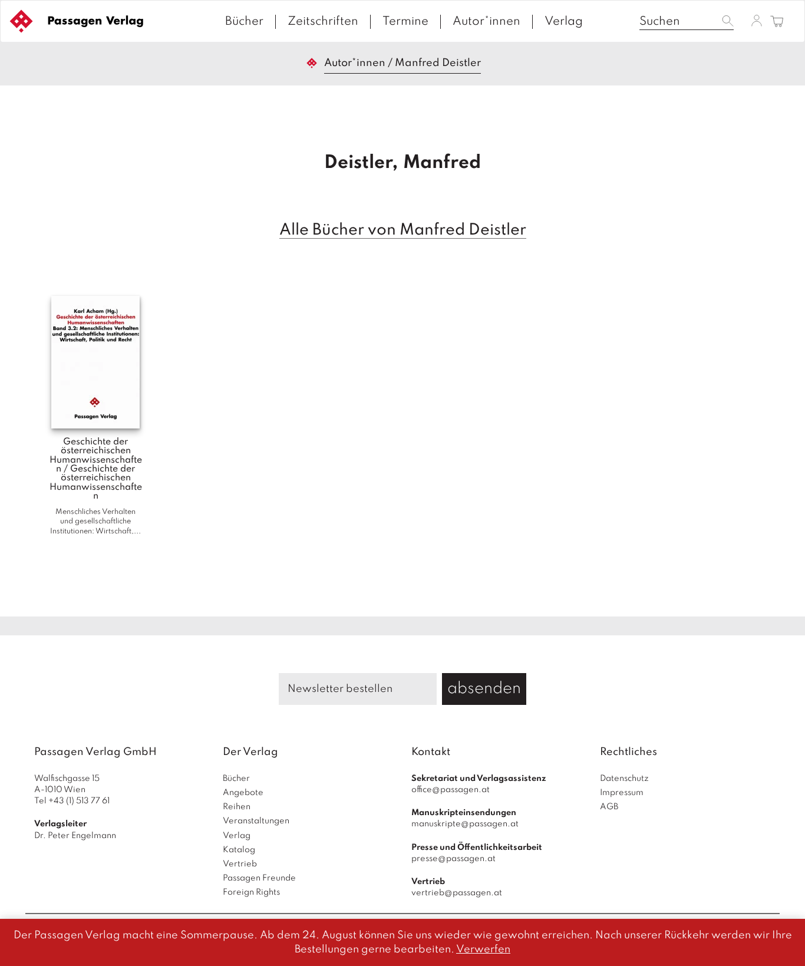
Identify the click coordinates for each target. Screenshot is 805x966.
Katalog (239, 850)
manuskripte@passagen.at (465, 824)
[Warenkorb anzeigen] (777, 22)
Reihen (236, 807)
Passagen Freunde (259, 878)
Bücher (244, 22)
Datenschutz (624, 778)
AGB (609, 807)
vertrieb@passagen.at (456, 893)
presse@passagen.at (453, 859)
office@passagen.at (450, 790)
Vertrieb (240, 864)
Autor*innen (486, 22)
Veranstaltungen (256, 821)
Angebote (243, 793)
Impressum (622, 793)
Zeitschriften (323, 22)
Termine (405, 22)
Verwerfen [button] (483, 949)
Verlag (564, 22)
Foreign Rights (251, 892)
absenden (484, 689)
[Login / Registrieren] (756, 21)
